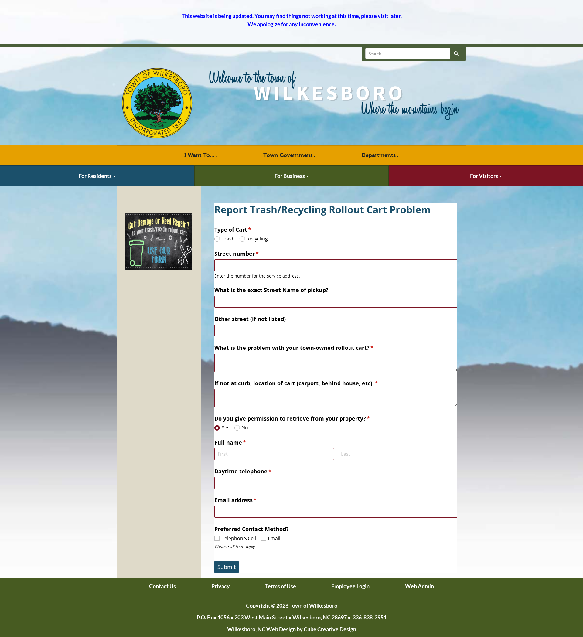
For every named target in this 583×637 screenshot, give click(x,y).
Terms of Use (280, 586)
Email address (247, 500)
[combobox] (407, 53)
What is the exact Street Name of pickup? (272, 290)
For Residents (96, 175)
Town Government (288, 155)
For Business (290, 175)
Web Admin (419, 586)
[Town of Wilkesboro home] (157, 103)
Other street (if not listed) (250, 318)
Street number (248, 253)
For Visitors (484, 175)
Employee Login (350, 586)
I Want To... (199, 155)
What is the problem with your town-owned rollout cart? (305, 347)
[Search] (456, 53)
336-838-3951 (370, 617)
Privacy (220, 586)
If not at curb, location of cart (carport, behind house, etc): (307, 383)
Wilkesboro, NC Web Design (261, 629)
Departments (379, 155)
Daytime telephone (254, 471)
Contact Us (162, 586)
